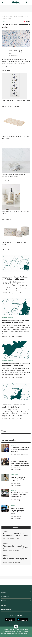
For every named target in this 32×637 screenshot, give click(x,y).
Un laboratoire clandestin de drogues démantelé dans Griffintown (19, 494)
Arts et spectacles (15, 474)
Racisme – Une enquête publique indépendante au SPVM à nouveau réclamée (20, 463)
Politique (13, 459)
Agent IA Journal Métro (16, 293)
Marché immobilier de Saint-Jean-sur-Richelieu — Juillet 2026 (15, 278)
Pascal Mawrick (24, 454)
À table (15, 16)
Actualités (13, 445)
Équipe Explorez (16, 562)
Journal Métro (16, 538)
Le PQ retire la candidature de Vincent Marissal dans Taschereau (20, 449)
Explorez (16, 527)
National (13, 505)
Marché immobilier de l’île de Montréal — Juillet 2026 (13, 405)
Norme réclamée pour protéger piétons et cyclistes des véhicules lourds (18, 511)
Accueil (3, 16)
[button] (2, 2)
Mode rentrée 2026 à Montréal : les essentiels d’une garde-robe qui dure (15, 535)
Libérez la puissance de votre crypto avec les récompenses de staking (15, 559)
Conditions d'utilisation (16, 633)
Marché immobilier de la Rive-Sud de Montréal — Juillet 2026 (15, 321)
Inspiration (9, 16)
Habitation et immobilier (8, 274)
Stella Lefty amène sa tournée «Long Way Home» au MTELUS (20, 479)
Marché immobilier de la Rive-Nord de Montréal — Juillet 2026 (16, 364)
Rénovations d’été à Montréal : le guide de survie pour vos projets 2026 (15, 547)
